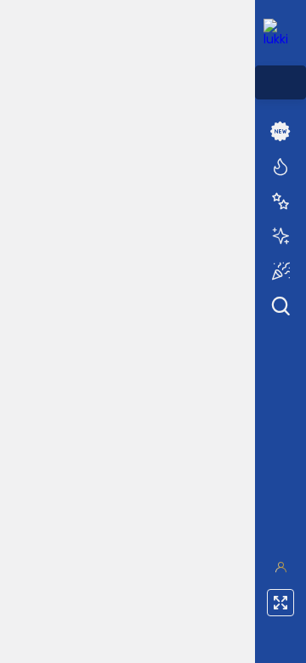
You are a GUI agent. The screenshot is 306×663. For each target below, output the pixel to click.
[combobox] (280, 82)
